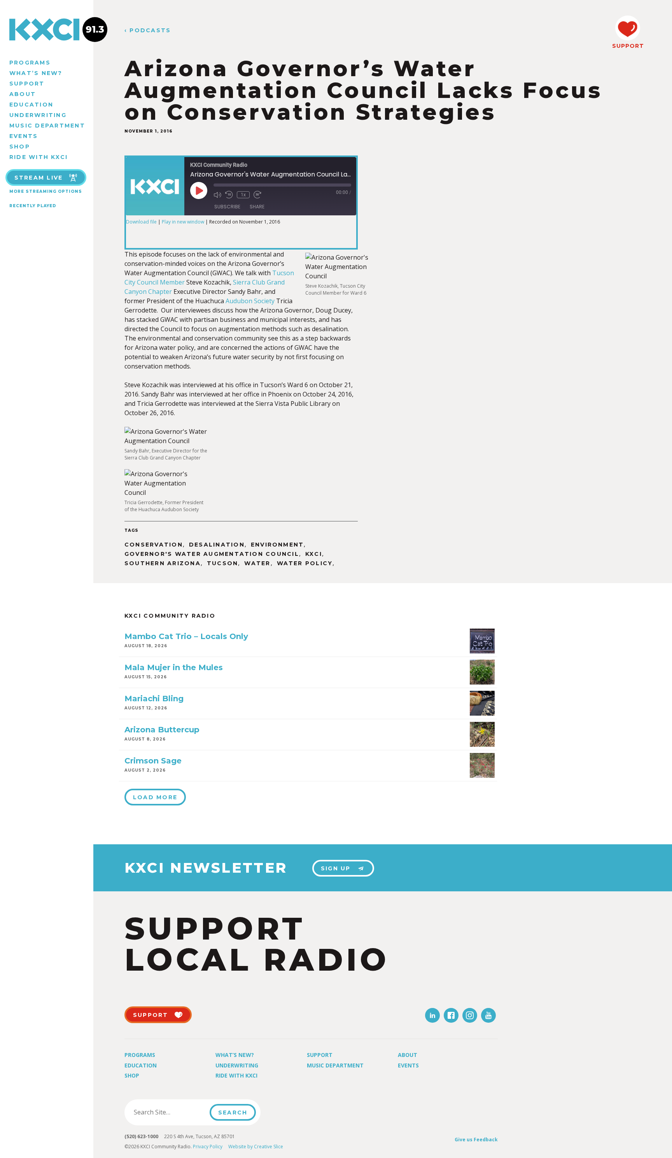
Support (27, 83)
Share (257, 206)
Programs (30, 62)
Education (31, 104)
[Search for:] (169, 1112)
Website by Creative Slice (255, 1146)
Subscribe (227, 206)
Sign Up (336, 868)
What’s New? (36, 73)
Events (23, 136)
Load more (155, 797)
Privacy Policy (207, 1146)
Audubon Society (250, 301)
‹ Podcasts (147, 30)
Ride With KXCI (38, 157)
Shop (19, 146)
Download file (141, 221)
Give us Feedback (476, 1139)
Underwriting (37, 115)
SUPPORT (627, 45)
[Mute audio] (217, 194)
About (22, 94)
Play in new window (183, 221)
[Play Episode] (198, 190)
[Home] (46, 29)
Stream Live (38, 177)
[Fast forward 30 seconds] (257, 194)
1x (243, 194)
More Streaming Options (45, 191)
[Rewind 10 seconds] (229, 194)
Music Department (47, 125)
